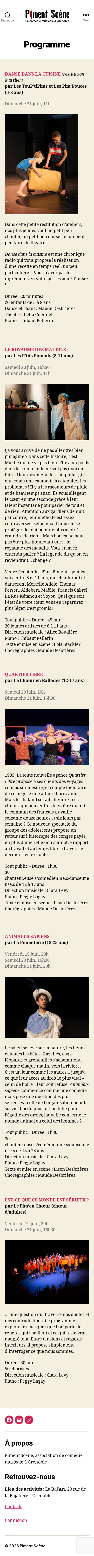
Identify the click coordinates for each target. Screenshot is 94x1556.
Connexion (16, 1520)
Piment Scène (33, 1545)
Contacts (13, 1507)
